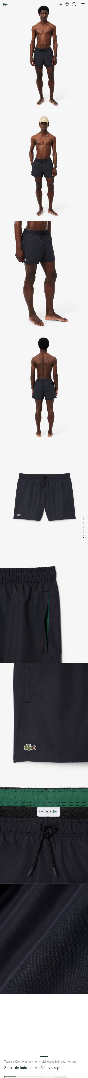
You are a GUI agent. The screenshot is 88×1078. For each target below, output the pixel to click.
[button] (67, 4)
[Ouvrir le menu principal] (83, 4)
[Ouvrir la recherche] (74, 4)
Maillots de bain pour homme (58, 1061)
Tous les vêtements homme (21, 1061)
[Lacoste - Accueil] (5, 4)
